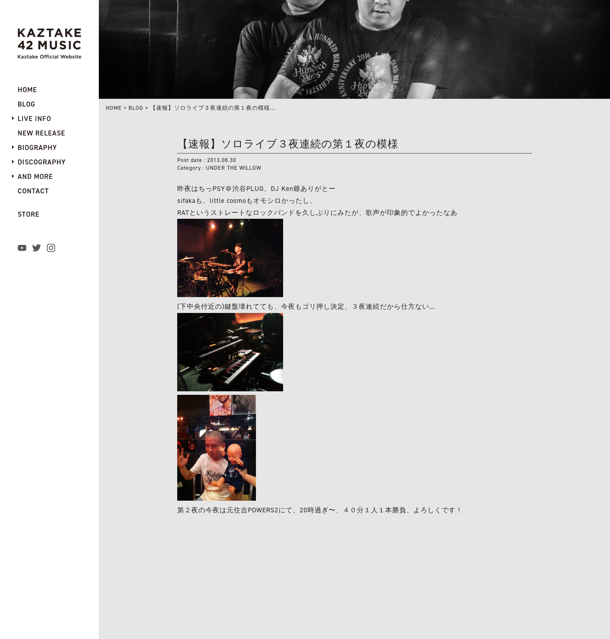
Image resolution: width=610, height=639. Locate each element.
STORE (29, 214)
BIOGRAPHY (37, 147)
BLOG (135, 107)
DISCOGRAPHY (42, 162)
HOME (114, 107)
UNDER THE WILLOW (233, 167)
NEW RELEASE (41, 133)
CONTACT (33, 190)
